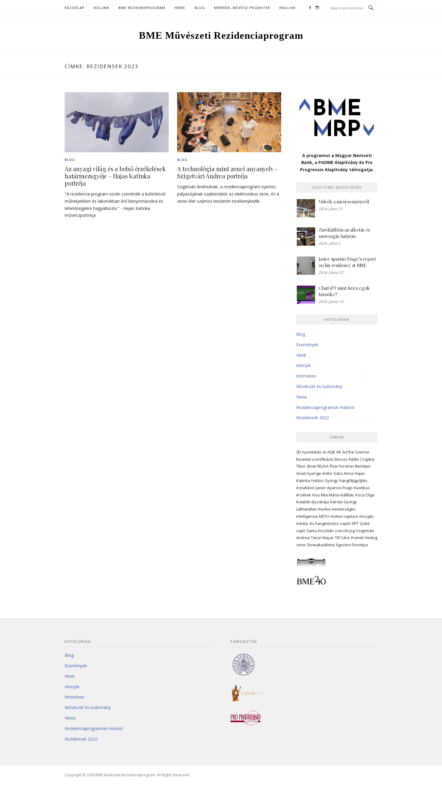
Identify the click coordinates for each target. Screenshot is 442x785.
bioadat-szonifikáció (314, 459)
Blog (200, 7)
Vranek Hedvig (364, 537)
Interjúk (303, 365)
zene (300, 544)
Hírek (180, 7)
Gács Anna (343, 473)
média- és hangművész (317, 523)
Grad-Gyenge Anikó (314, 473)
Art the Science (355, 452)
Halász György (324, 480)
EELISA (323, 466)
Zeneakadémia (321, 544)
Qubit (365, 523)
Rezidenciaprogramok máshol (325, 407)
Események (307, 344)
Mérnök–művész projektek (242, 7)
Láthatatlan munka (313, 509)
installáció (305, 487)
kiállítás (347, 495)
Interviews (306, 376)
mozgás (366, 516)
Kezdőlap (75, 7)
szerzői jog (345, 530)
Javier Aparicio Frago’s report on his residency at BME (347, 262)
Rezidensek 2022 (312, 417)
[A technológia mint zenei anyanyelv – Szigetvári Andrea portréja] (229, 122)
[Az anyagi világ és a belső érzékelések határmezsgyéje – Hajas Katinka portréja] (117, 122)
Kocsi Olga (364, 495)
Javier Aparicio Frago (334, 487)
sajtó (300, 530)
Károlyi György (343, 502)
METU (324, 516)
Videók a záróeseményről (344, 202)
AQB (331, 452)
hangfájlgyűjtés (353, 480)
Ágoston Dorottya (352, 544)
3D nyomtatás (308, 452)
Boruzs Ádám (347, 459)
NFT (355, 523)
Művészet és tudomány (319, 386)
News (301, 397)
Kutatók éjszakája (312, 502)
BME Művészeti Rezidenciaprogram (221, 35)
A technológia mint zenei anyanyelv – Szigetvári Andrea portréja (227, 172)
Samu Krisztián (320, 530)
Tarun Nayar (322, 537)
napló (345, 523)
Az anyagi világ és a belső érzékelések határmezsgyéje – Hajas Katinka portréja (115, 176)
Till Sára (342, 537)
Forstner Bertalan (355, 466)
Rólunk (101, 7)
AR (338, 452)
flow (334, 466)
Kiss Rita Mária (325, 495)
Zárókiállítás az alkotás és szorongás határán (344, 233)
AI (324, 452)
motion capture (344, 516)
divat (311, 466)
